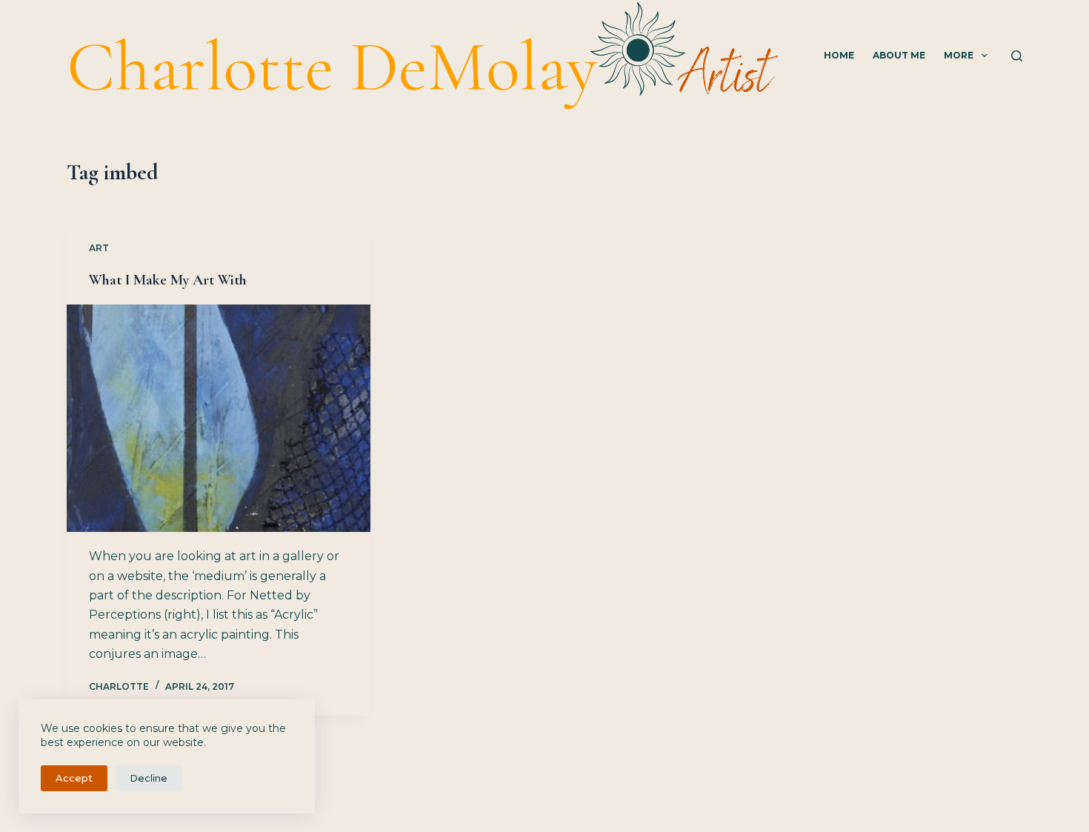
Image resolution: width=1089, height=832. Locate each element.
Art (99, 247)
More (958, 55)
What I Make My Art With (168, 280)
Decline (148, 778)
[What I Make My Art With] (218, 418)
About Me (899, 55)
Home (839, 55)
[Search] (1016, 55)
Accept (74, 778)
